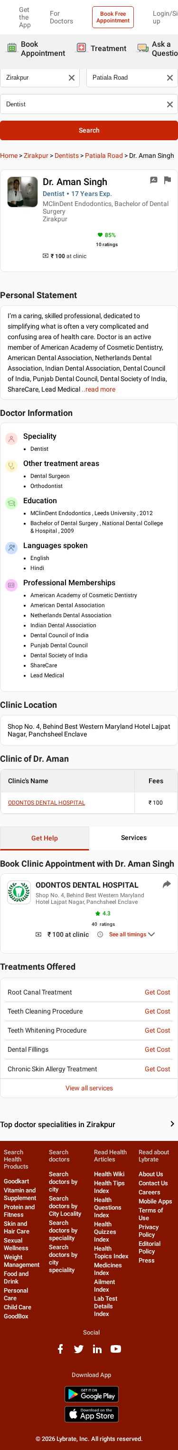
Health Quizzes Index (105, 1232)
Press (147, 1260)
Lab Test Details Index (105, 1306)
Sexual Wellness (16, 1244)
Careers (149, 1192)
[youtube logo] (116, 1352)
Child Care (17, 1307)
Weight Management (21, 1260)
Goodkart (16, 1181)
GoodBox (16, 1316)
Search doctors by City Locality (65, 1206)
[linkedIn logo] (97, 1352)
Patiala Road (104, 155)
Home (9, 155)
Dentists (67, 155)
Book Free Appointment (113, 17)
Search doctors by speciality (63, 1230)
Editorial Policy (149, 1247)
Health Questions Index (108, 1207)
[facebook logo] (60, 1352)
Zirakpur (36, 155)
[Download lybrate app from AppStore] (91, 1420)
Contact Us (153, 1183)
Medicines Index (108, 1269)
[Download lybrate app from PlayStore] (91, 1400)
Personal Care (16, 1294)
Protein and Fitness (19, 1210)
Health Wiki (109, 1174)
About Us (151, 1174)
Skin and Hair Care (16, 1227)
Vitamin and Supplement (20, 1194)
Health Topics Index (111, 1252)
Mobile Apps (155, 1201)
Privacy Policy (149, 1230)
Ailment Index (104, 1285)
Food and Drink (16, 1277)
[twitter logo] (78, 1352)
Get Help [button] (44, 838)
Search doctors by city (63, 1181)
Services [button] (134, 837)
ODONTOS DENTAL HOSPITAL (46, 802)
